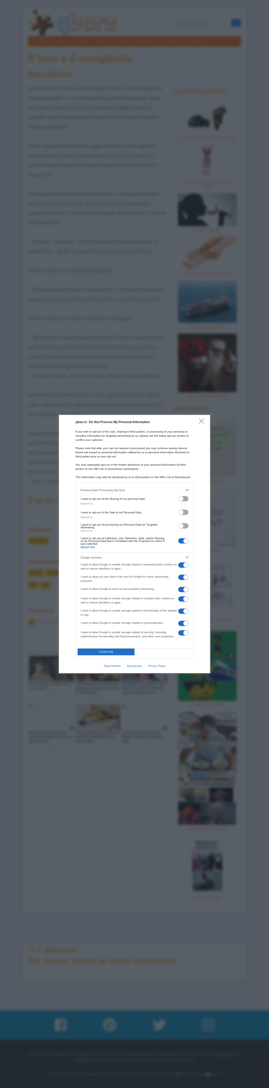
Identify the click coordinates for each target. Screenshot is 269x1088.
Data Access (134, 665)
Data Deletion (112, 665)
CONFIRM (106, 652)
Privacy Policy (156, 665)
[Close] (202, 422)
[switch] (183, 498)
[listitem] (134, 490)
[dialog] (134, 544)
